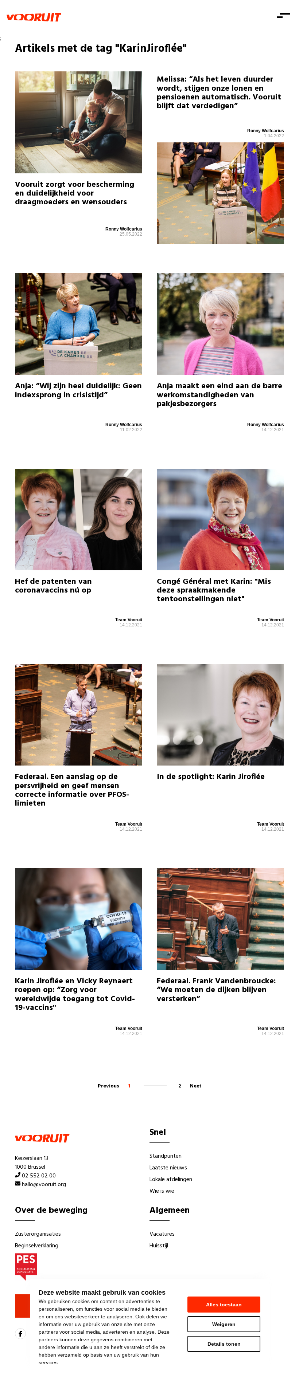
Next (196, 1086)
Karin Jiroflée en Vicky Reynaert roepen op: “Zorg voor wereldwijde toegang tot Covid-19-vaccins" (75, 994)
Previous (108, 1086)
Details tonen (224, 1344)
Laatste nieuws (168, 1168)
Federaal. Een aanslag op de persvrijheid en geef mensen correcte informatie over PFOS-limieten (72, 790)
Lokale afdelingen (171, 1179)
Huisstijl (159, 1246)
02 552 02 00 (39, 1176)
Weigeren (224, 1324)
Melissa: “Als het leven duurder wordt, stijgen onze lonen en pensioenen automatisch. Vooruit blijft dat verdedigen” (219, 93)
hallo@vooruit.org (44, 1184)
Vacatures (162, 1234)
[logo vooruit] (34, 17)
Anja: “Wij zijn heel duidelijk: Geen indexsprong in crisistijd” (78, 390)
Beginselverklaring (36, 1246)
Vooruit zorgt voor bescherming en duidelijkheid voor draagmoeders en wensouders (74, 193)
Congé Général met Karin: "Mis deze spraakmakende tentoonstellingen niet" (214, 590)
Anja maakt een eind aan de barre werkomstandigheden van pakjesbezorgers (219, 395)
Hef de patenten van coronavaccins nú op (53, 586)
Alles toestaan (224, 1304)
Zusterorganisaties (38, 1234)
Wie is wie (162, 1191)
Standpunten (166, 1156)
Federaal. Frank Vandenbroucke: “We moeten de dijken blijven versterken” (216, 990)
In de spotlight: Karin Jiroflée (211, 777)
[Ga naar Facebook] (20, 1333)
